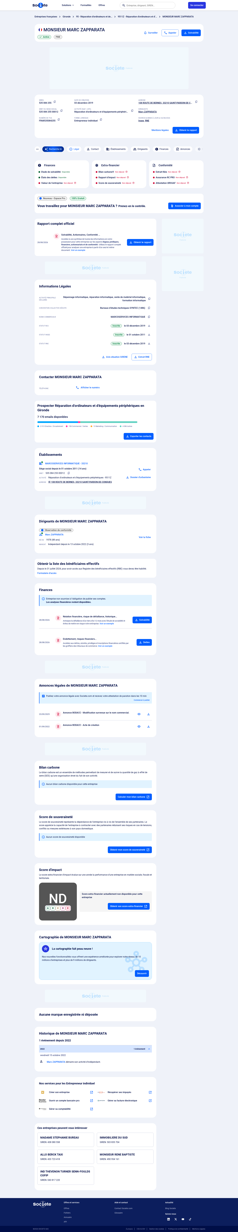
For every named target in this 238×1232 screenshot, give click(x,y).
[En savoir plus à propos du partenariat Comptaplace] (91, 1109)
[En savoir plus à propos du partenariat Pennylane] (150, 1100)
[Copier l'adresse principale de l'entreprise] (196, 102)
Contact (95, 149)
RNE (147, 120)
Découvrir (142, 973)
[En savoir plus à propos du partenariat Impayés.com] (150, 1092)
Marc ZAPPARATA (147, 111)
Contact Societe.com (123, 1208)
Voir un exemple (78, 250)
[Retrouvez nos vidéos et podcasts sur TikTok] (190, 1219)
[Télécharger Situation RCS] (149, 326)
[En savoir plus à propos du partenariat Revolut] (91, 1100)
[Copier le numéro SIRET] (61, 111)
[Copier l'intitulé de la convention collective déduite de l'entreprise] (149, 308)
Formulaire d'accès (46, 573)
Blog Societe (170, 1208)
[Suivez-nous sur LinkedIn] (168, 1219)
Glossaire (118, 1213)
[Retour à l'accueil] (42, 1204)
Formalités (86, 5)
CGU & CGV (141, 1229)
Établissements (118, 149)
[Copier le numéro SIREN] (55, 102)
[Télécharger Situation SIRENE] (149, 335)
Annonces (185, 149)
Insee (141, 120)
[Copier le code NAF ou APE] (132, 111)
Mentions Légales (198, 1229)
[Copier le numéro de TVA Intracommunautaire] (59, 119)
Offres (102, 5)
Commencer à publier (142, 700)
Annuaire (68, 1217)
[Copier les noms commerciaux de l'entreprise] (149, 317)
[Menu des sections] (37, 149)
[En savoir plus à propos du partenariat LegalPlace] (91, 1092)
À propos (129, 1229)
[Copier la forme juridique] (101, 119)
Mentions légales (160, 130)
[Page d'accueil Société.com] (40, 5)
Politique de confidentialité (178, 1229)
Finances (164, 149)
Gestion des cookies (156, 1229)
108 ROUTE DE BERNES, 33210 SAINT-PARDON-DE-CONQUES (168, 103)
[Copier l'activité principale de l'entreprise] (149, 299)
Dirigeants (143, 149)
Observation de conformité (58, 530)
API (65, 1222)
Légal (76, 149)
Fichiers (67, 1213)
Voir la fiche (145, 537)
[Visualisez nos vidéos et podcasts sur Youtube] (183, 1219)
